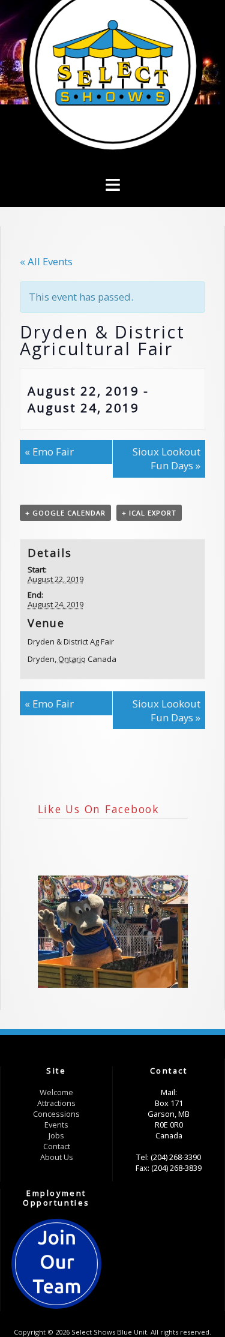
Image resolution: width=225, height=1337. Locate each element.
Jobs (56, 1135)
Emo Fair (49, 451)
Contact (56, 1146)
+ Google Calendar (65, 512)
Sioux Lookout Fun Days (166, 458)
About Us (56, 1157)
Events (56, 1124)
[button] (112, 165)
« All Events (46, 261)
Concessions (56, 1113)
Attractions (56, 1103)
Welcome (56, 1092)
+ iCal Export (149, 512)
